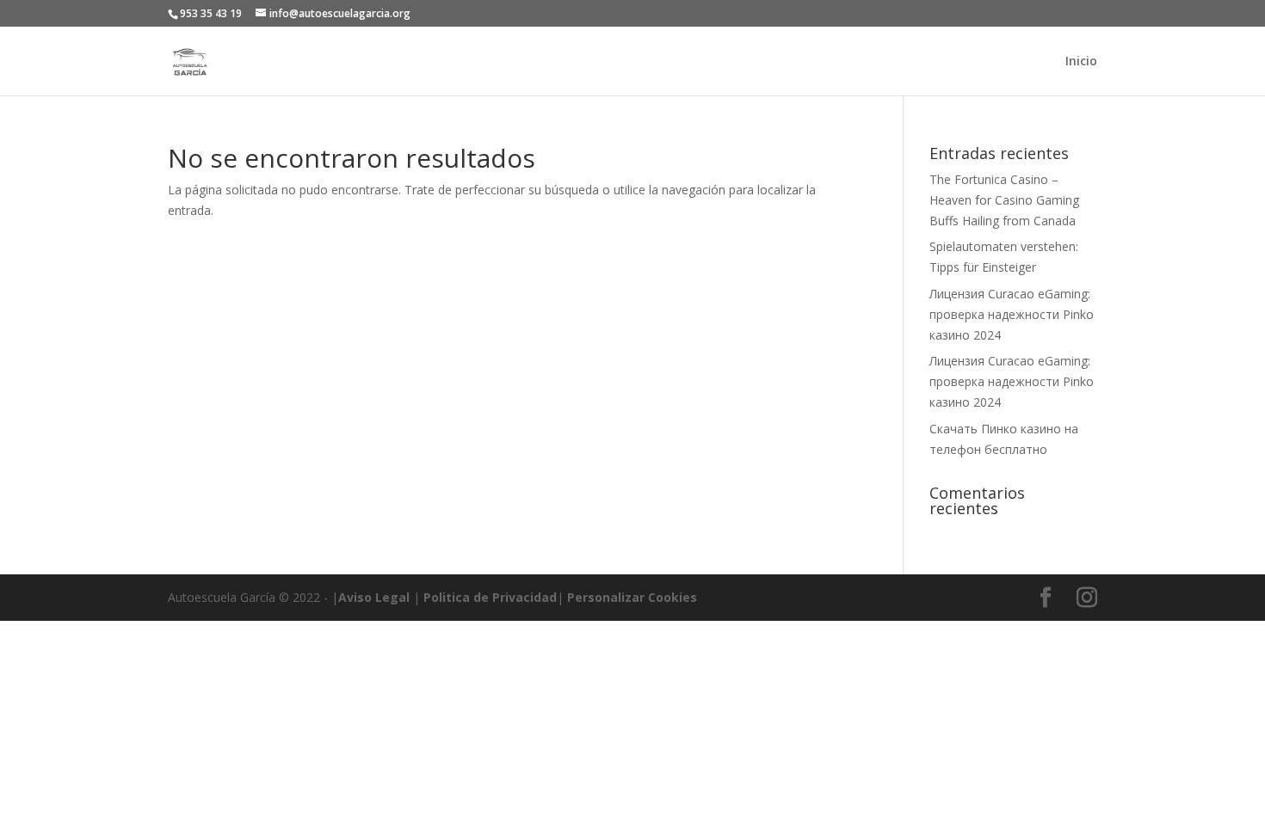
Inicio (1081, 62)
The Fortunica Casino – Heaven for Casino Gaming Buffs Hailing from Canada (1004, 200)
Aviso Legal (374, 597)
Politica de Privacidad (490, 597)
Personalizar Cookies (632, 597)
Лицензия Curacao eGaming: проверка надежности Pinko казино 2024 (1011, 314)
